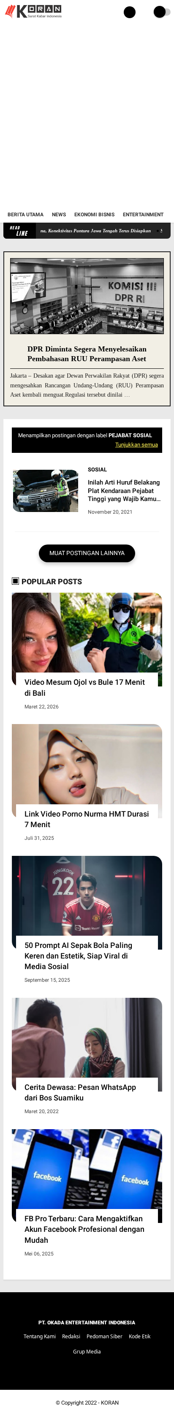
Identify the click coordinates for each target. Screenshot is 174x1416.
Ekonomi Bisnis (94, 215)
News (59, 215)
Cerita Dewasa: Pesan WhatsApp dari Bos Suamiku (80, 1092)
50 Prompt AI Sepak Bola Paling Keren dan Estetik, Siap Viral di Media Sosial (78, 956)
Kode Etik (139, 1336)
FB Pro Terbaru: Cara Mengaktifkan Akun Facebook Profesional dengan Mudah (84, 1229)
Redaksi (71, 1336)
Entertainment (143, 215)
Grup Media (87, 1351)
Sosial (97, 469)
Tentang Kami (40, 1336)
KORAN (110, 1403)
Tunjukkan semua (136, 444)
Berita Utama (26, 215)
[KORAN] (33, 19)
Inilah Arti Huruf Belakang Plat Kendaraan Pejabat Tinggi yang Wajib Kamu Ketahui (124, 491)
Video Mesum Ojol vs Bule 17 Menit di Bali (84, 687)
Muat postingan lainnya (87, 553)
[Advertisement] (87, 116)
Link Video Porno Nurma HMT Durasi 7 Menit (86, 819)
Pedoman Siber (104, 1336)
